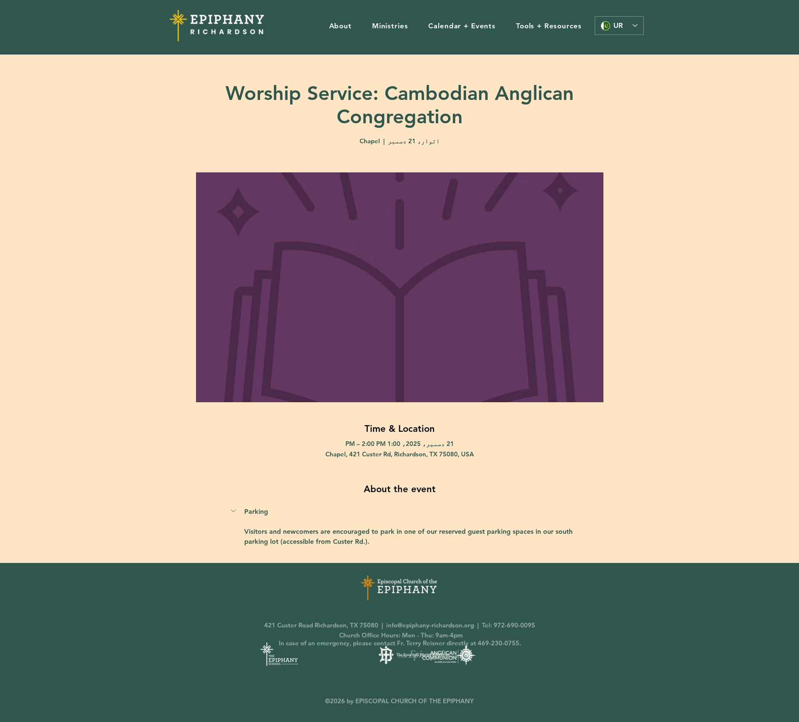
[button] (340, 25)
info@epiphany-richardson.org (430, 613)
